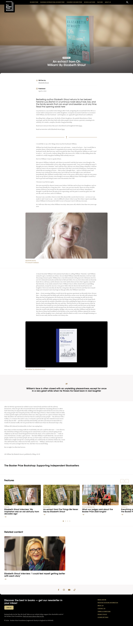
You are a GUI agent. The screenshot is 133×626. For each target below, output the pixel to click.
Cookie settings (103, 617)
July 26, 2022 (99, 421)
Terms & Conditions (104, 611)
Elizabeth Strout (43, 83)
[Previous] (122, 481)
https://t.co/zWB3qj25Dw (108, 415)
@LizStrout (99, 410)
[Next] (127, 481)
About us (100, 605)
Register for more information (108, 602)
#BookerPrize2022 (84, 413)
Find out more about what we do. (33, 616)
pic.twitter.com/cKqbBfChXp (98, 418)
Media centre (102, 599)
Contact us (101, 608)
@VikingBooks (119, 413)
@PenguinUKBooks (85, 415)
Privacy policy (102, 614)
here (80, 126)
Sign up (9, 607)
